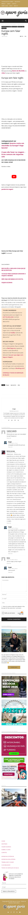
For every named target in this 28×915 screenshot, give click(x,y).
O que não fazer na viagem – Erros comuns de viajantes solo (13, 154)
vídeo (3, 73)
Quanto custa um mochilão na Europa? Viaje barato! (12, 145)
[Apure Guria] (14, 13)
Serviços (3, 3)
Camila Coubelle (12, 431)
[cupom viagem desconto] (14, 755)
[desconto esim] (14, 779)
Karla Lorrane (11, 451)
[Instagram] (12, 420)
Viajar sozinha (20, 24)
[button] (2, 21)
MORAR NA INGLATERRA (8, 859)
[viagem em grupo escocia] (14, 697)
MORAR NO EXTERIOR (7, 856)
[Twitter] (18, 420)
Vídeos (10, 5)
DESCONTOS (17, 1)
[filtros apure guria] (14, 725)
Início (2, 24)
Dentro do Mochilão (18, 71)
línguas (7, 385)
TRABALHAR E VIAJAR (7, 862)
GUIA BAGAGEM (5, 865)
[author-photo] (14, 406)
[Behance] (8, 912)
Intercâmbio (4, 28)
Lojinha (8, 3)
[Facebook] (9, 420)
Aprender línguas (21, 26)
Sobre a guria (4, 5)
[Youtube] (20, 912)
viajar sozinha (13, 385)
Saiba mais (14, 667)
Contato (14, 3)
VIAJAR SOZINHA (6, 282)
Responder (9, 438)
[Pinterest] (15, 420)
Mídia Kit (16, 5)
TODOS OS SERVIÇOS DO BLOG (10, 868)
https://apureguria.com (14, 411)
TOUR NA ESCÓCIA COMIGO (7, 1)
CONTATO (4, 852)
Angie (14, 409)
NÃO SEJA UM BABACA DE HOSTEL (12, 279)
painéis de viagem (7, 189)
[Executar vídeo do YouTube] (14, 177)
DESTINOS (4, 844)
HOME (3, 841)
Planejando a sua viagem (10, 24)
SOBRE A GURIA (5, 849)
